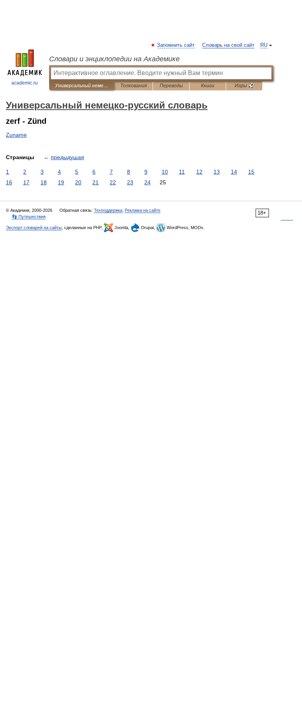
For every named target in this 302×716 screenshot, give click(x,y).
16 (9, 182)
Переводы (171, 85)
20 (78, 182)
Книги (207, 85)
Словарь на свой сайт (228, 45)
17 (26, 182)
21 (95, 182)
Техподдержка (108, 210)
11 (182, 172)
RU (263, 45)
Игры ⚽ (244, 85)
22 (113, 182)
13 (217, 172)
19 (61, 182)
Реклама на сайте (142, 210)
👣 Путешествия (29, 216)
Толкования (133, 85)
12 (199, 172)
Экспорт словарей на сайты (34, 227)
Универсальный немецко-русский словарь (81, 85)
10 (165, 172)
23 (130, 182)
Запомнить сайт (176, 45)
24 (147, 182)
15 (251, 172)
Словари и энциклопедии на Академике (114, 59)
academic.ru (24, 83)
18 (44, 182)
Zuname (16, 135)
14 (234, 172)
